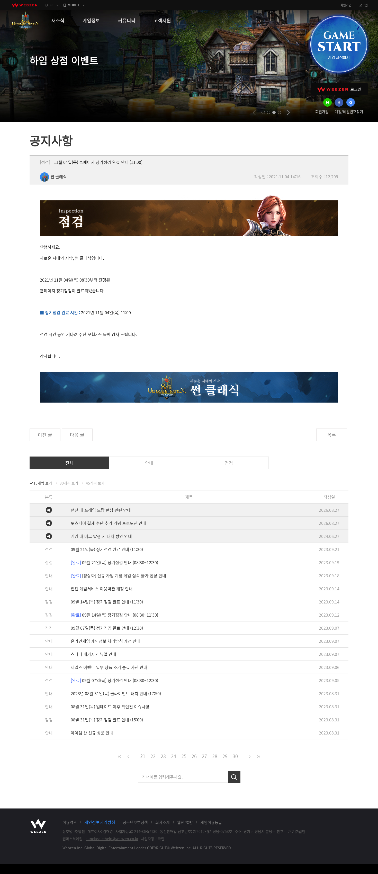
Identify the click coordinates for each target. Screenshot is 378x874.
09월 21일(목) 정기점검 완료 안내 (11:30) (107, 549)
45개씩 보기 (95, 483)
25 (183, 756)
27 (204, 756)
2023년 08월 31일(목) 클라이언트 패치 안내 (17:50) (116, 693)
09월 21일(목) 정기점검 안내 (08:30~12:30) (114, 562)
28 (214, 756)
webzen (24, 5)
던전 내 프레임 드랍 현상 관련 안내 (101, 510)
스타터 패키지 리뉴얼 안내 (93, 654)
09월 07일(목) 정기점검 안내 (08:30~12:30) (114, 680)
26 (194, 756)
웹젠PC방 (185, 822)
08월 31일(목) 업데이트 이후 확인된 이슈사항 (110, 706)
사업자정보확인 (152, 838)
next (288, 112)
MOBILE (74, 5)
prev (254, 112)
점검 (229, 463)
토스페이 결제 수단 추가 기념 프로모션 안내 (108, 523)
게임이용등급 (211, 822)
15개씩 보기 (42, 483)
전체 (69, 463)
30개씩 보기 (69, 483)
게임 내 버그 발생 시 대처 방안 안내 (101, 536)
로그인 (363, 5)
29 (225, 756)
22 (153, 756)
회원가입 (346, 5)
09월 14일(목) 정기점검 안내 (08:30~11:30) (114, 615)
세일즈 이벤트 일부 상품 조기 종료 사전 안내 (109, 667)
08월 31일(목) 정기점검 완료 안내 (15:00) (107, 720)
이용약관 (69, 822)
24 (173, 756)
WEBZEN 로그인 (339, 89)
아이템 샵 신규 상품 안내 (92, 733)
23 (163, 756)
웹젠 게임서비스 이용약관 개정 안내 (102, 588)
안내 (149, 463)
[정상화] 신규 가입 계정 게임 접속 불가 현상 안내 (118, 575)
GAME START (338, 44)
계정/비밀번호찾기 (349, 111)
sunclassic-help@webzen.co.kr (112, 838)
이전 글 (45, 434)
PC (51, 5)
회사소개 (162, 822)
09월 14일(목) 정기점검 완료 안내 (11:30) (107, 602)
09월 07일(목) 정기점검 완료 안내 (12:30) (107, 628)
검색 (234, 777)
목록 (331, 434)
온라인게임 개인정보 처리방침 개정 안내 (105, 641)
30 (235, 756)
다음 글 (77, 434)
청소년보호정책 (135, 822)
